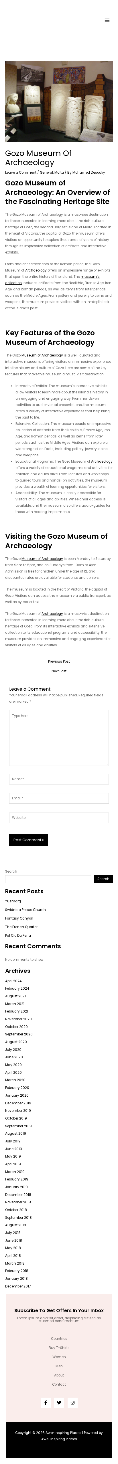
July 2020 (13, 1049)
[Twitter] (59, 1403)
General (46, 172)
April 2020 (13, 1072)
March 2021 (14, 1004)
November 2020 (18, 1019)
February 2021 (16, 1011)
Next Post (59, 671)
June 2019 (13, 1149)
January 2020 (17, 1095)
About (59, 1375)
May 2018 (13, 1248)
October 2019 (16, 1118)
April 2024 (13, 981)
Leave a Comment (20, 172)
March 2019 (15, 1172)
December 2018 (18, 1194)
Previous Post (59, 661)
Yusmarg (13, 901)
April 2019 (13, 1164)
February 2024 (17, 988)
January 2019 (16, 1187)
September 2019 (18, 1126)
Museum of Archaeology (42, 355)
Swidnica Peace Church (25, 910)
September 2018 (18, 1217)
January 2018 (16, 1278)
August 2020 (16, 1042)
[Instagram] (73, 1403)
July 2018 (13, 1233)
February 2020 (17, 1087)
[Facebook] (46, 1403)
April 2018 (13, 1255)
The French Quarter (21, 927)
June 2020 (14, 1057)
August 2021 (15, 996)
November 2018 (18, 1202)
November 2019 (18, 1110)
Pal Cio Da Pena (18, 935)
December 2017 (18, 1286)
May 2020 (13, 1065)
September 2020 (19, 1034)
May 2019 (13, 1156)
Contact (59, 1384)
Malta (59, 172)
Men (59, 1366)
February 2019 (16, 1179)
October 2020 (16, 1027)
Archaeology (36, 270)
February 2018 (16, 1271)
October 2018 (16, 1210)
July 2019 (13, 1141)
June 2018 (13, 1240)
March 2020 (15, 1080)
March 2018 (15, 1263)
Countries (59, 1338)
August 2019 (15, 1133)
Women (59, 1357)
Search (11, 871)
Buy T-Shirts (59, 1348)
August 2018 (15, 1225)
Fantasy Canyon (19, 918)
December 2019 (18, 1103)
